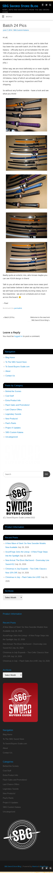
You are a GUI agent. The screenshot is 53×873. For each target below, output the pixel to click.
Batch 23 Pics (8, 317)
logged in (18, 336)
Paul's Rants (10, 423)
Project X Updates (13, 428)
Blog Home (10, 357)
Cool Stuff (9, 396)
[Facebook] (42, 5)
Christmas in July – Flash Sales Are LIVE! (23, 577)
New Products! (11, 418)
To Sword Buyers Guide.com (17, 366)
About (7, 371)
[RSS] (50, 5)
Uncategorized (11, 437)
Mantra (35, 866)
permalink (18, 308)
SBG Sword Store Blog (20, 6)
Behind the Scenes (13, 391)
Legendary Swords (13, 414)
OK (45, 474)
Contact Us (10, 376)
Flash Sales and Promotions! (17, 405)
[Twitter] (46, 5)
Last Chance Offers (13, 409)
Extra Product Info (13, 400)
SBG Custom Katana (21, 30)
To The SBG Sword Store (16, 362)
